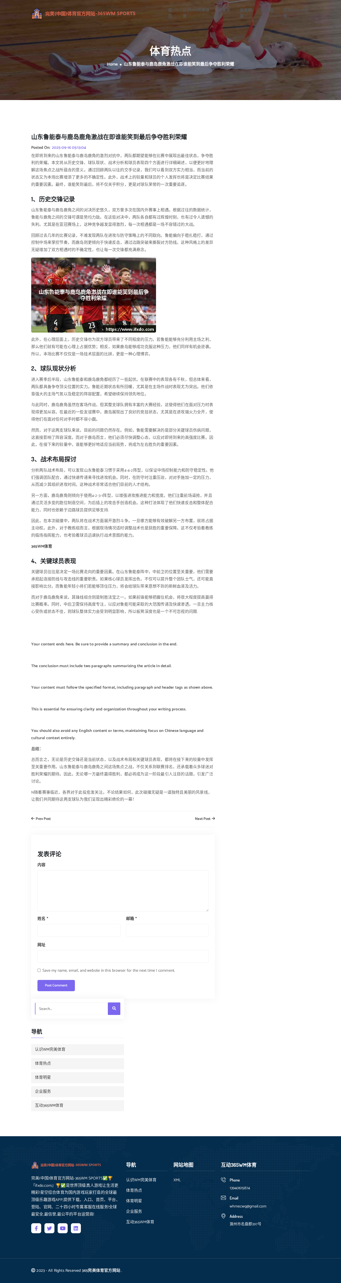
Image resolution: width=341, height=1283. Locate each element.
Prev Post (43, 819)
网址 (41, 945)
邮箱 (131, 918)
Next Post (203, 819)
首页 (170, 14)
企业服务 (268, 14)
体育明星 (246, 14)
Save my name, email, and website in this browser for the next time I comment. (108, 970)
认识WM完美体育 (196, 14)
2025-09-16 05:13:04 (69, 148)
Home (112, 64)
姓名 (42, 918)
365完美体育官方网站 (101, 1270)
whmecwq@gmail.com (248, 1206)
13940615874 (240, 1188)
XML (177, 1180)
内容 (41, 865)
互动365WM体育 (295, 14)
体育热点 (224, 14)
